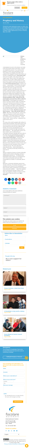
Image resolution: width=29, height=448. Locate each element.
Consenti (24, 7)
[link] (5, 179)
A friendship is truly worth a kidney (14, 311)
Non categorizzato (7, 17)
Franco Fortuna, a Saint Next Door (14, 288)
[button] (26, 358)
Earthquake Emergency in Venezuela (14, 356)
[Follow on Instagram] (9, 431)
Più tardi (17, 7)
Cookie (10, 443)
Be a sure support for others (13, 259)
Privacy (6, 443)
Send (22, 247)
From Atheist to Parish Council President (13, 335)
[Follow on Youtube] (14, 431)
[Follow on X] (11, 431)
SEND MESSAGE (18, 401)
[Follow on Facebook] (6, 431)
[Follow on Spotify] (17, 431)
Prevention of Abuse (17, 443)
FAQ (24, 443)
